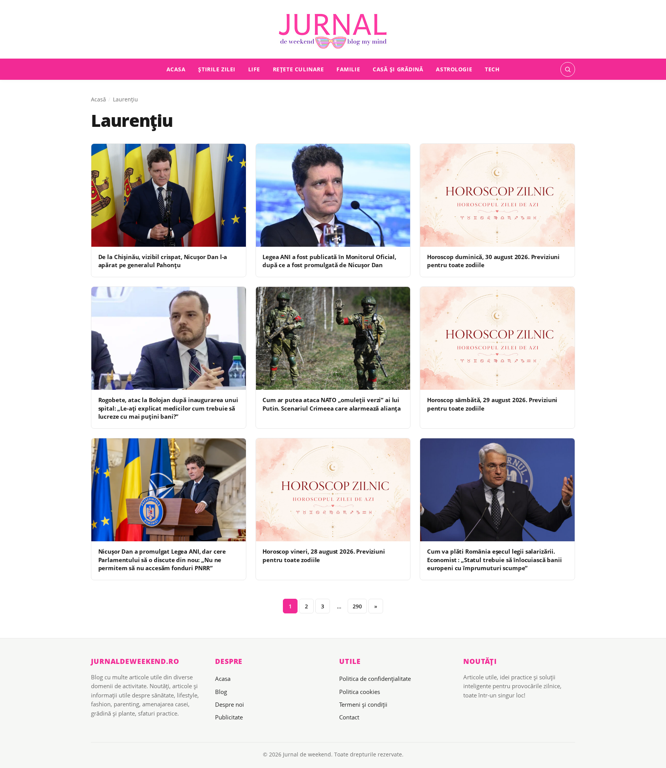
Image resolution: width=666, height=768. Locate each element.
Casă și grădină (398, 69)
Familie (348, 69)
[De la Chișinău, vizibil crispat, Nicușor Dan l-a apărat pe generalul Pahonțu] (168, 195)
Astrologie (454, 69)
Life (254, 69)
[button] (567, 69)
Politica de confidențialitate (375, 678)
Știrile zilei (216, 69)
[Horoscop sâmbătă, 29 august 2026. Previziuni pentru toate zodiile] (497, 338)
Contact (349, 717)
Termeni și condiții (363, 704)
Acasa (176, 69)
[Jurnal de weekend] (333, 31)
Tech (492, 69)
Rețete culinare (298, 69)
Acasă (98, 99)
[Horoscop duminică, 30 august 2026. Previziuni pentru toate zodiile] (497, 195)
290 (357, 606)
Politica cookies (359, 692)
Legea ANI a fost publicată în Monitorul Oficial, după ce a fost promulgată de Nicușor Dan (329, 261)
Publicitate (229, 717)
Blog (221, 692)
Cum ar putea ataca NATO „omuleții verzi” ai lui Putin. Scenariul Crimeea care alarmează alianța (331, 404)
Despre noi (229, 704)
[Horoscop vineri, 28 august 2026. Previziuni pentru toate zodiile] (333, 489)
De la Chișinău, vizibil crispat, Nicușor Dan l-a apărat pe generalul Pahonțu (162, 261)
